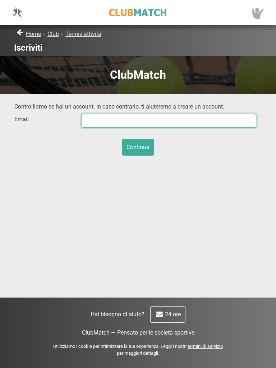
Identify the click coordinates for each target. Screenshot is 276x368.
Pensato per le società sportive (155, 332)
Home (33, 34)
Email (21, 119)
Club (53, 34)
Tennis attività (83, 34)
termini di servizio (205, 346)
